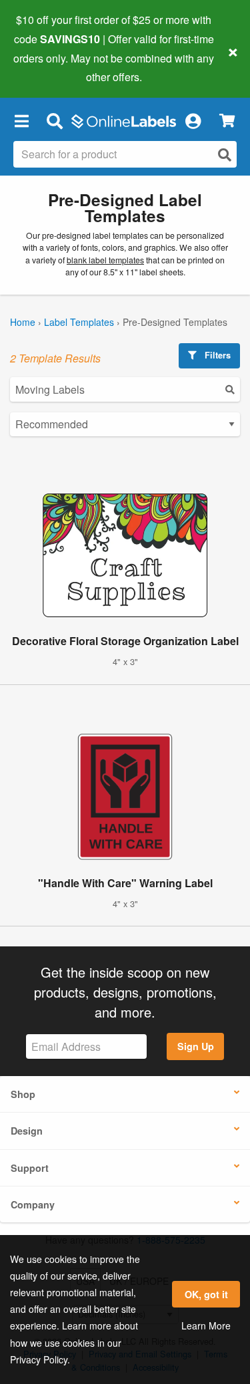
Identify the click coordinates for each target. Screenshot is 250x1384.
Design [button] (27, 1130)
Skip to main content (48, 67)
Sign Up (195, 1046)
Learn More (206, 1325)
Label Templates (79, 322)
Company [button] (33, 1204)
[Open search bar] (54, 120)
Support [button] (30, 1168)
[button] (21, 120)
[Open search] (225, 154)
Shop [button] (23, 1094)
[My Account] (192, 120)
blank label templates (105, 260)
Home (22, 322)
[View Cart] (227, 120)
